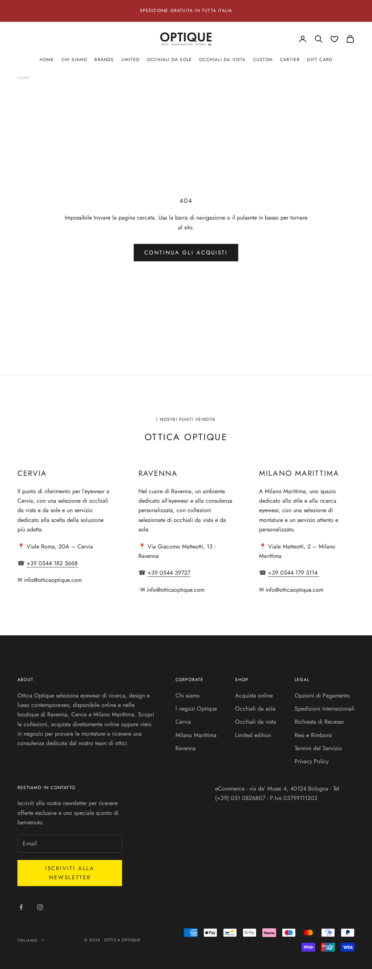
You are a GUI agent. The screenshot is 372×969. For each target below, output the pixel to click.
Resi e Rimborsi (313, 735)
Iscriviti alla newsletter (69, 872)
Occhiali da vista (255, 721)
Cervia (183, 721)
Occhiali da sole (255, 708)
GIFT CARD (319, 59)
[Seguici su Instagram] (40, 907)
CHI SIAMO (74, 59)
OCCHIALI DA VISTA (222, 59)
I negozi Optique (196, 708)
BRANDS (104, 59)
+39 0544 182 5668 (52, 563)
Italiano (27, 940)
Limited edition (253, 735)
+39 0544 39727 (168, 572)
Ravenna (185, 748)
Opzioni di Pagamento (322, 695)
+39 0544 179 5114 (293, 572)
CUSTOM (263, 59)
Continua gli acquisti (186, 253)
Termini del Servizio (318, 748)
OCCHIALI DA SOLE (169, 59)
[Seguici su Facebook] (21, 907)
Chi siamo (187, 695)
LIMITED (130, 59)
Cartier (290, 59)
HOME (47, 59)
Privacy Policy (312, 761)
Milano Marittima (196, 735)
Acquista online (254, 695)
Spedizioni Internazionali (325, 708)
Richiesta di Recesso (319, 721)
